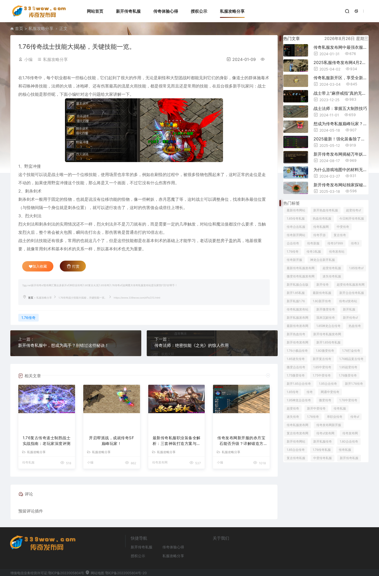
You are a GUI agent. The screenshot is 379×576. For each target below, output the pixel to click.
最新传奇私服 (322, 293)
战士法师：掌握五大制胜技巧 (340, 108)
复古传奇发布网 (297, 433)
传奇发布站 (336, 251)
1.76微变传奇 (348, 375)
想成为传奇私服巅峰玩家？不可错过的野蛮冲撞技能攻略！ (341, 123)
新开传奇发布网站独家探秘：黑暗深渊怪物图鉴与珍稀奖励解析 (341, 184)
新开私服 (349, 309)
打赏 (75, 266)
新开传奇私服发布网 (327, 334)
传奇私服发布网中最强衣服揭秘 (341, 47)
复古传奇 (340, 235)
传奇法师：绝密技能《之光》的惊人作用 (191, 345)
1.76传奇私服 (322, 450)
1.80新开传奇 (322, 301)
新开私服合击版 (297, 284)
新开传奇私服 (128, 11)
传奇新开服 (294, 260)
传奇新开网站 (296, 235)
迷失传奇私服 (332, 276)
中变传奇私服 (322, 458)
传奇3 (355, 243)
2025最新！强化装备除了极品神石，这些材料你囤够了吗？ (341, 138)
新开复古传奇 (322, 359)
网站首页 (95, 11)
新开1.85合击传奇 (299, 384)
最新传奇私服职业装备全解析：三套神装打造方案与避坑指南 (177, 441)
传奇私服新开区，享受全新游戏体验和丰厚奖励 (341, 77)
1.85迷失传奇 (296, 359)
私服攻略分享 (232, 11)
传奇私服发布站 (297, 309)
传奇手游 (319, 235)
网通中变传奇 (330, 392)
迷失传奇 (293, 417)
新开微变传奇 (325, 309)
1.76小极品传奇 (297, 351)
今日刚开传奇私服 (351, 218)
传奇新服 (313, 243)
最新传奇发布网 (297, 326)
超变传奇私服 (332, 268)
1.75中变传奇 (322, 375)
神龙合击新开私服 (322, 260)
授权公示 (199, 11)
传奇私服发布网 (297, 425)
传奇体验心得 (165, 11)
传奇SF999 (335, 243)
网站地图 (97, 573)
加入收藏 (39, 266)
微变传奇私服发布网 (301, 276)
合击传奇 (293, 243)
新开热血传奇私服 (325, 210)
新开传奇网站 (296, 441)
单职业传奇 (334, 417)
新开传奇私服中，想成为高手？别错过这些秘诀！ (63, 345)
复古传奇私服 (296, 458)
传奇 (310, 392)
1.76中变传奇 (348, 400)
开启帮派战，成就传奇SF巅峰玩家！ (111, 440)
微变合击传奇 (296, 367)
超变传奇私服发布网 (351, 284)
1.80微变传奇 (325, 351)
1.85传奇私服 (296, 218)
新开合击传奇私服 (351, 293)
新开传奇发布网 (297, 342)
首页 (19, 28)
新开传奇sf (350, 317)
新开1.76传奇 (354, 384)
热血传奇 (355, 326)
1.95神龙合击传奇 (299, 400)
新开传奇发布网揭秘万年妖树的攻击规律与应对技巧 (341, 154)
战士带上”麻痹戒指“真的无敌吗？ (341, 93)
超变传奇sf (353, 210)
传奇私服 (340, 408)
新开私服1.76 (296, 301)
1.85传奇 (293, 392)
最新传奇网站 (296, 210)
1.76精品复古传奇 (351, 359)
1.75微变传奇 (296, 375)
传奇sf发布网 (325, 433)
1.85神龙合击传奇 (328, 326)
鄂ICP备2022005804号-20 (126, 573)
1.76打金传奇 (351, 351)
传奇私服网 (321, 227)
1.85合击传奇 (296, 450)
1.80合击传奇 (349, 441)
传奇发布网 (350, 433)
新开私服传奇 (322, 441)
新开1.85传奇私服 (328, 342)
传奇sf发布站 (348, 301)
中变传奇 (343, 227)
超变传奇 (293, 408)
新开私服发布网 (297, 317)
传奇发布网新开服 (328, 425)
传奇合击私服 (296, 227)
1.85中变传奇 (322, 367)
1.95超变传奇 (348, 367)
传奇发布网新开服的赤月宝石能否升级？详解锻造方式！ (241, 441)
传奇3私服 (314, 251)
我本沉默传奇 (325, 317)
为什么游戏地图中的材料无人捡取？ (341, 169)
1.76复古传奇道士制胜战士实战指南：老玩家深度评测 (47, 440)
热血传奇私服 (322, 218)
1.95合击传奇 (328, 384)
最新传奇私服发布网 (301, 268)
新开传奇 (322, 284)
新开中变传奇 (316, 408)
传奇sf (354, 417)
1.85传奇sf (356, 268)
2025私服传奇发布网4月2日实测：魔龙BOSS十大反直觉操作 (341, 62)
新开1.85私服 (296, 293)
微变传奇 (325, 400)
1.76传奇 (28, 317)
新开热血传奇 (296, 334)
